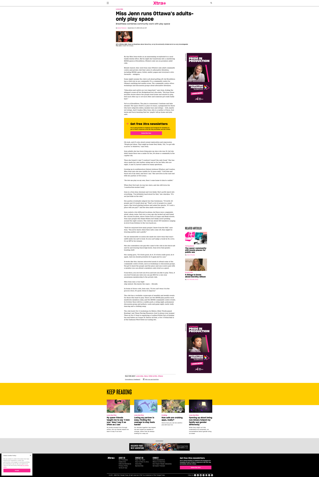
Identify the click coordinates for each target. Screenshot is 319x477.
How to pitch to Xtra (142, 462)
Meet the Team (140, 460)
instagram (204, 475)
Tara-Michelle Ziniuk (192, 279)
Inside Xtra (122, 462)
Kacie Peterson (122, 28)
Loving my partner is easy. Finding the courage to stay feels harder (144, 421)
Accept (17, 470)
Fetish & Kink (153, 376)
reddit (209, 475)
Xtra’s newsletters (159, 460)
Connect (156, 458)
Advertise (138, 464)
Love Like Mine (111, 415)
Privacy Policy (123, 466)
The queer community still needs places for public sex (195, 250)
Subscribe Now (146, 133)
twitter (198, 475)
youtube (201, 475)
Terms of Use (123, 468)
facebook (195, 475)
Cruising (164, 415)
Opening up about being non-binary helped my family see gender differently (200, 421)
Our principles (123, 460)
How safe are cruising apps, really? (172, 418)
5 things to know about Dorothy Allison (195, 276)
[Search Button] (211, 3)
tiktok (206, 475)
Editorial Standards (125, 464)
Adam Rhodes (191, 255)
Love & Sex (119, 9)
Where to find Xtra (159, 462)
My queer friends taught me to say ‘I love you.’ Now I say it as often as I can (118, 421)
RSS (212, 475)
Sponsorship (139, 466)
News (146, 376)
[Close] (30, 455)
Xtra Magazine (159, 3)
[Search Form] (211, 3)
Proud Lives (189, 272)
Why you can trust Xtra (152, 379)
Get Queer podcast (159, 466)
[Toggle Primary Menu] (108, 3)
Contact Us (139, 458)
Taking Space (189, 246)
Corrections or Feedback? (132, 379)
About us (122, 458)
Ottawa (160, 376)
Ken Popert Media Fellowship (162, 464)
